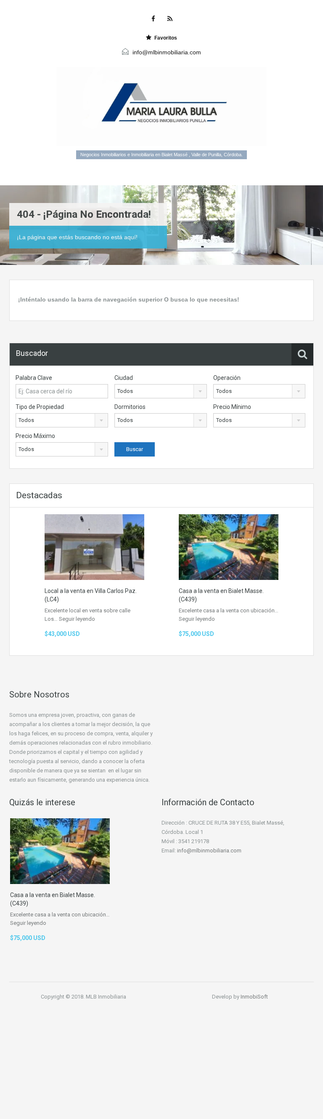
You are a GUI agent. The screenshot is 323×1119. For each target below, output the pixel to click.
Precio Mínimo (232, 406)
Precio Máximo (35, 436)
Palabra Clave (34, 377)
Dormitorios (130, 406)
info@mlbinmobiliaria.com (166, 52)
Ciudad (123, 377)
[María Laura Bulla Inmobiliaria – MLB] (161, 106)
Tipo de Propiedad (40, 406)
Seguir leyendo (77, 619)
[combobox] (160, 391)
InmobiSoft (254, 996)
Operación (227, 377)
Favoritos (165, 38)
